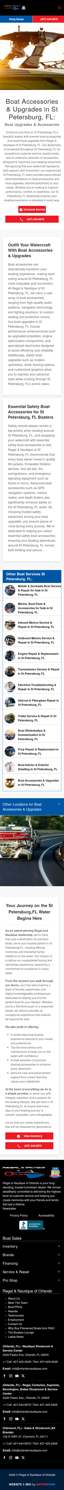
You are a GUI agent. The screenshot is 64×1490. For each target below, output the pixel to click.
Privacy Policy (19, 1215)
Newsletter (9, 1208)
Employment (16, 1320)
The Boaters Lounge (21, 1332)
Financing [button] (10, 1263)
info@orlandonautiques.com (29, 1368)
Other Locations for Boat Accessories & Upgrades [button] (22, 807)
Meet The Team (18, 1303)
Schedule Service (34, 209)
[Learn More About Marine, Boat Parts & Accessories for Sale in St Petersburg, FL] (32, 608)
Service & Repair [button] (16, 1271)
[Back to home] (15, 7)
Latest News (16, 1337)
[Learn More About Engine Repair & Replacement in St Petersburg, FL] (32, 655)
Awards (13, 1311)
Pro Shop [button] (10, 1280)
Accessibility (46, 1215)
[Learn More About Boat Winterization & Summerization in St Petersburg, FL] (32, 734)
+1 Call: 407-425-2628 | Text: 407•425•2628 (30, 1362)
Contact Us (15, 1324)
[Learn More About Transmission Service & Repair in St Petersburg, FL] (32, 671)
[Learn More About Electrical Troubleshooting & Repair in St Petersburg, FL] (32, 687)
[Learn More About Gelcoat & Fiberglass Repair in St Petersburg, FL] (32, 702)
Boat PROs (15, 1307)
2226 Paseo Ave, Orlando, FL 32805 (26, 1355)
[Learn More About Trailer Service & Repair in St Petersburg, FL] (32, 718)
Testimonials (16, 1315)
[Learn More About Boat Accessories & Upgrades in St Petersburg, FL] (32, 782)
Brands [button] (8, 1254)
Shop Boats (16, 19)
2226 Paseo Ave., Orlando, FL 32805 (26, 1398)
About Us (14, 1298)
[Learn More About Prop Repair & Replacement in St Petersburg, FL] (32, 751)
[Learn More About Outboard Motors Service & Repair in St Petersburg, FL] (32, 640)
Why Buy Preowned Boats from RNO (31, 1328)
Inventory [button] (10, 1246)
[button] (59, 7)
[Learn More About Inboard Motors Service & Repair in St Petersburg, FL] (32, 624)
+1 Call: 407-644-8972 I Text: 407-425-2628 (30, 1405)
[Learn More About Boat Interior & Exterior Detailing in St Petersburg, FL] (32, 767)
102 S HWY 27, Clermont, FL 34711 (25, 1436)
